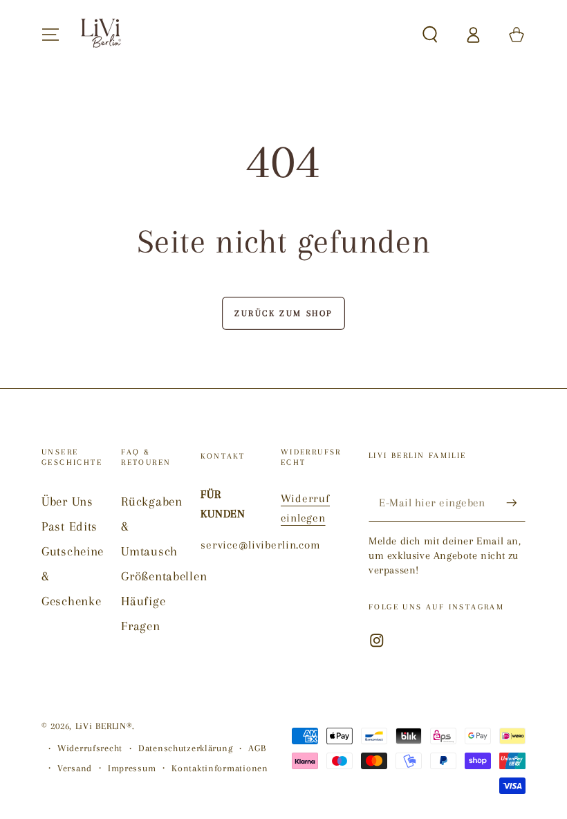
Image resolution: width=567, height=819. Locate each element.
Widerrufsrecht (89, 748)
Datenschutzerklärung (185, 748)
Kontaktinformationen (219, 768)
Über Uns (67, 501)
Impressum (132, 768)
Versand (74, 768)
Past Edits (69, 526)
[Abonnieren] (516, 502)
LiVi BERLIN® (104, 726)
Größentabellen (164, 576)
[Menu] (50, 35)
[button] (430, 35)
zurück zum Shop (283, 313)
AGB (257, 748)
